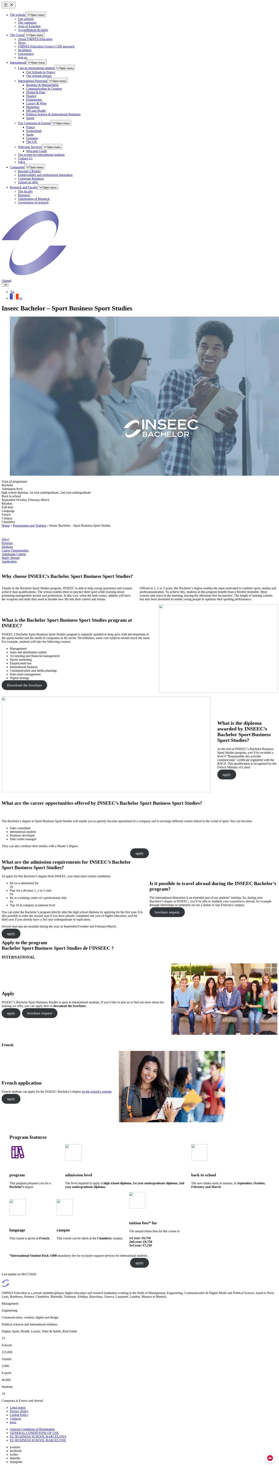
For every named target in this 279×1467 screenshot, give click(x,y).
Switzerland (33, 131)
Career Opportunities (15, 550)
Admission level (12, 489)
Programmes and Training (29, 525)
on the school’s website (97, 1091)
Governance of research (33, 202)
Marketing (32, 107)
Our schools (25, 19)
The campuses (27, 22)
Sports (30, 118)
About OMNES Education (35, 39)
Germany (32, 138)
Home (6, 525)
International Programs (32, 81)
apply (227, 774)
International (18, 62)
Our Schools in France (40, 72)
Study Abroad (11, 558)
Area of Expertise (29, 26)
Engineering (34, 99)
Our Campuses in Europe (34, 123)
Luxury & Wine (36, 103)
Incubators (24, 50)
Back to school (11, 496)
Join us (22, 57)
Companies (17, 167)
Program (7, 543)
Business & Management (42, 85)
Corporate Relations (31, 178)
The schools (17, 15)
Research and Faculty (24, 187)
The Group (17, 35)
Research (24, 195)
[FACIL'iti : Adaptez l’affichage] (270, 1458)
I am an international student (36, 68)
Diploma (7, 546)
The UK (31, 142)
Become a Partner (29, 171)
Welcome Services (30, 147)
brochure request (167, 912)
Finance (31, 96)
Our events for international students (41, 154)
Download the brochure (24, 685)
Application (9, 561)
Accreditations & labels (33, 30)
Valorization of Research (34, 199)
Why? (5, 539)
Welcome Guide (36, 151)
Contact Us (25, 158)
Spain (29, 134)
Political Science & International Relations (53, 114)
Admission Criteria (14, 554)
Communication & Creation (44, 88)
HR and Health (36, 110)
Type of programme (14, 481)
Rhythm (7, 503)
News (22, 42)
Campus (7, 518)
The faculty (25, 191)
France (30, 127)
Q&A (21, 162)
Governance (26, 53)
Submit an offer (28, 182)
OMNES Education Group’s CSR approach (46, 46)
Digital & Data (35, 92)
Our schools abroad (38, 76)
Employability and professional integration (45, 175)
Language (8, 511)
